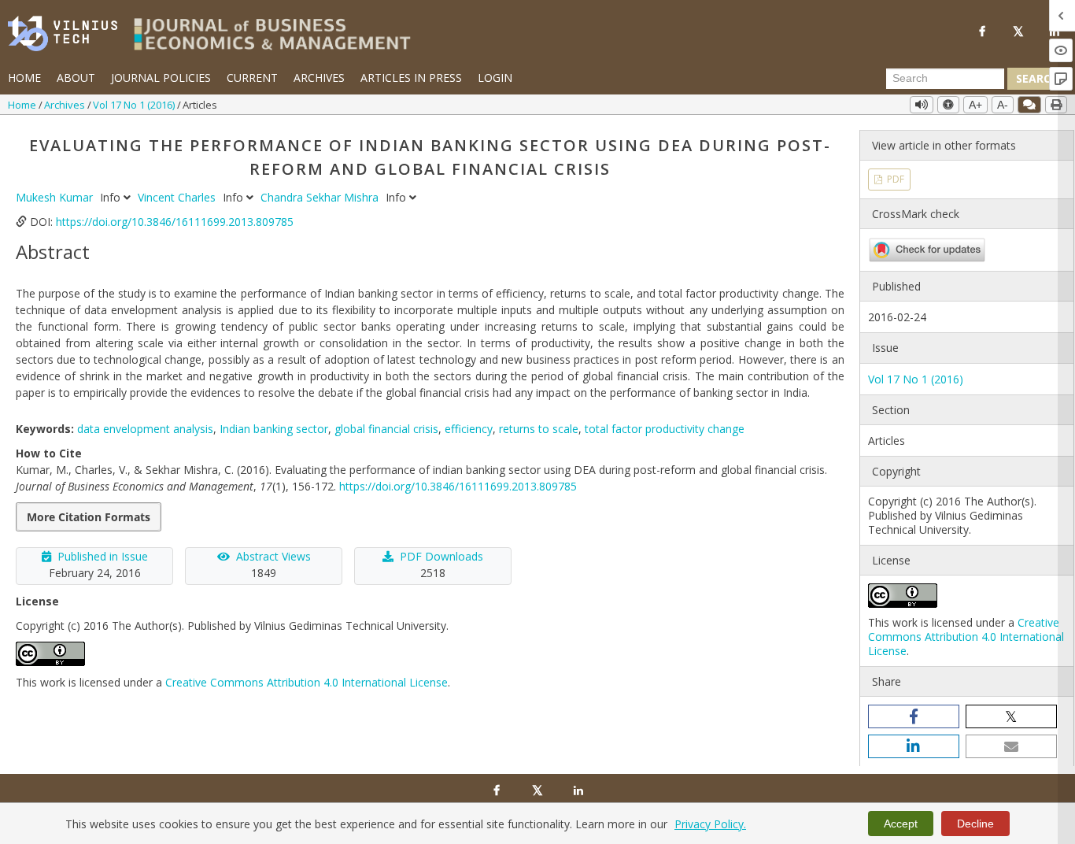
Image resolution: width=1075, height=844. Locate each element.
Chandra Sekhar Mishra (321, 197)
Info (112, 197)
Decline (975, 823)
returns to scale (538, 428)
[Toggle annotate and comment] (1029, 104)
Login (495, 77)
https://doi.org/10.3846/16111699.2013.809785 (175, 221)
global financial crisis (386, 428)
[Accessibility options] (948, 104)
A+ (975, 104)
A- (1002, 104)
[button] (913, 716)
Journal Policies (161, 77)
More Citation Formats (88, 516)
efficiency (469, 428)
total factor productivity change (664, 428)
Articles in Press (411, 77)
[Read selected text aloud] (921, 104)
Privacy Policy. (710, 823)
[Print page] (1056, 104)
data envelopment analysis (145, 428)
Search (1037, 78)
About (76, 77)
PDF (894, 179)
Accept (901, 823)
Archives (319, 77)
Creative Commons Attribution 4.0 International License (306, 682)
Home (24, 77)
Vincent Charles (178, 197)
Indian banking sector (274, 428)
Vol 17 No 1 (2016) (135, 105)
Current (252, 77)
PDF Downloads (441, 556)
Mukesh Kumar (56, 197)
